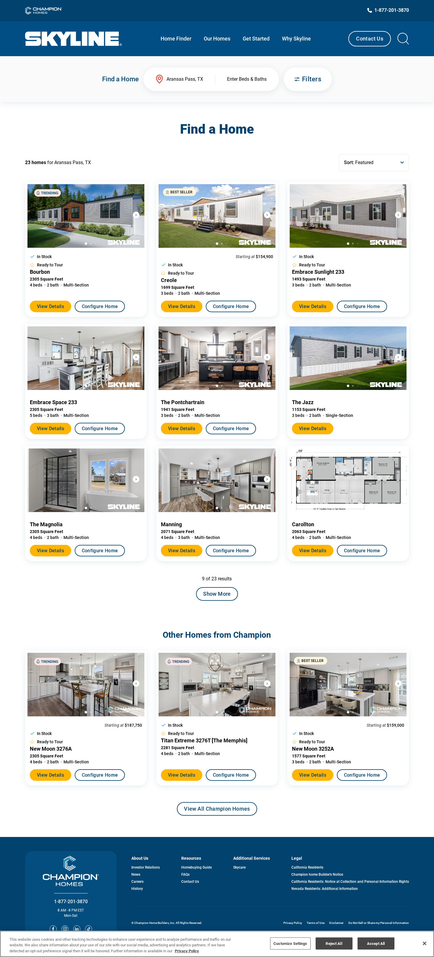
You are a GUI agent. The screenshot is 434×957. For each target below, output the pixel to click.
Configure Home (100, 306)
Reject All (334, 943)
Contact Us (369, 38)
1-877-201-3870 (71, 901)
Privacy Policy (292, 922)
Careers (137, 882)
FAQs (185, 874)
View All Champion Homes (217, 811)
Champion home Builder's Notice (317, 874)
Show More (217, 594)
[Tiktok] (88, 928)
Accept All (376, 943)
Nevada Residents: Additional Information (324, 889)
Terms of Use (315, 922)
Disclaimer (336, 922)
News (135, 874)
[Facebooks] (53, 928)
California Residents (307, 867)
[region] (217, 944)
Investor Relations (145, 867)
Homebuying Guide (196, 867)
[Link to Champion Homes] (43, 10)
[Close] (424, 943)
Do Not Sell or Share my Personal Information (378, 922)
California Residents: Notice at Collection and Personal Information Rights (350, 882)
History (137, 889)
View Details (50, 306)
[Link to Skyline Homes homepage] (73, 39)
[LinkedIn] (76, 928)
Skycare (239, 867)
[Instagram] (64, 928)
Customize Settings (290, 943)
